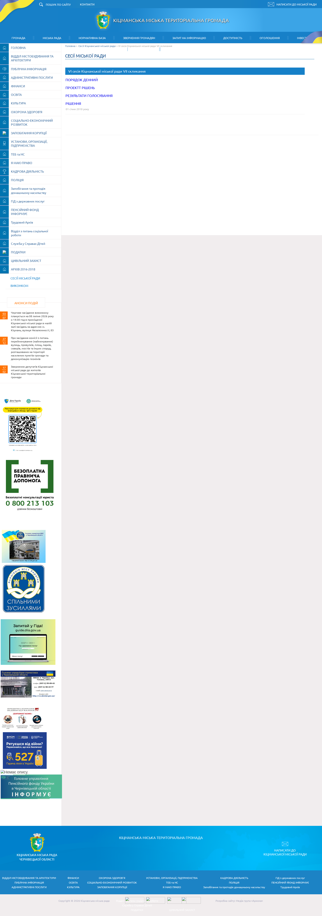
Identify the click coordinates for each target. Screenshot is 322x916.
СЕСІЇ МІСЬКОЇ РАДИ (25, 278)
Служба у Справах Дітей (28, 243)
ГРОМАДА (18, 38)
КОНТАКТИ (144, 49)
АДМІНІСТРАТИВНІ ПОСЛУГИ (32, 77)
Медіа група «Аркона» (249, 900)
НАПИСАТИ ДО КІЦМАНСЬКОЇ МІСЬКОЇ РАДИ (285, 852)
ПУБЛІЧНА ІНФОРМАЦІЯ (28, 69)
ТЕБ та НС (18, 154)
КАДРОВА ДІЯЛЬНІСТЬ (27, 171)
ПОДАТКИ (18, 252)
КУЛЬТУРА (18, 103)
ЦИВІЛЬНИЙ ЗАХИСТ (26, 261)
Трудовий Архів (22, 222)
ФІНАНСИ (18, 86)
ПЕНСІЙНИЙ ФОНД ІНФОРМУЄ (25, 212)
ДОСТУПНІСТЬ (232, 38)
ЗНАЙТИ (100, 5)
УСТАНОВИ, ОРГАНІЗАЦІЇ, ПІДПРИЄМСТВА (29, 143)
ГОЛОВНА (18, 48)
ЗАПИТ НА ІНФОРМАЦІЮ (189, 38)
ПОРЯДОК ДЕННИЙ (81, 79)
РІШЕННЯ (73, 103)
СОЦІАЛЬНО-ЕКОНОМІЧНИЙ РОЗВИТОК (32, 122)
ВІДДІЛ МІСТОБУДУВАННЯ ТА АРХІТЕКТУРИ (32, 58)
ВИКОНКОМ (19, 286)
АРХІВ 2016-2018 (23, 269)
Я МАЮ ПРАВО (21, 163)
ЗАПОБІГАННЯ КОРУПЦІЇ (29, 133)
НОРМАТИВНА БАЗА (92, 38)
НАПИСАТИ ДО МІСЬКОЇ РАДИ (296, 4)
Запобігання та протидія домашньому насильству (28, 190)
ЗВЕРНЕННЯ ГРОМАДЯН (139, 38)
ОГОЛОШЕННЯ (270, 38)
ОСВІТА (16, 95)
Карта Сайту (178, 49)
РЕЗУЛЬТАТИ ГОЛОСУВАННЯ (89, 95)
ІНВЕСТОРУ (304, 38)
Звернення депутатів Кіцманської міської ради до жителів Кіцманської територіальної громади (32, 372)
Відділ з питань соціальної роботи (29, 233)
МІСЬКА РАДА (52, 38)
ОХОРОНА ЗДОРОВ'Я (26, 112)
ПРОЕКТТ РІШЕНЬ (80, 87)
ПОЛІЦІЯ (17, 180)
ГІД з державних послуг (28, 201)
